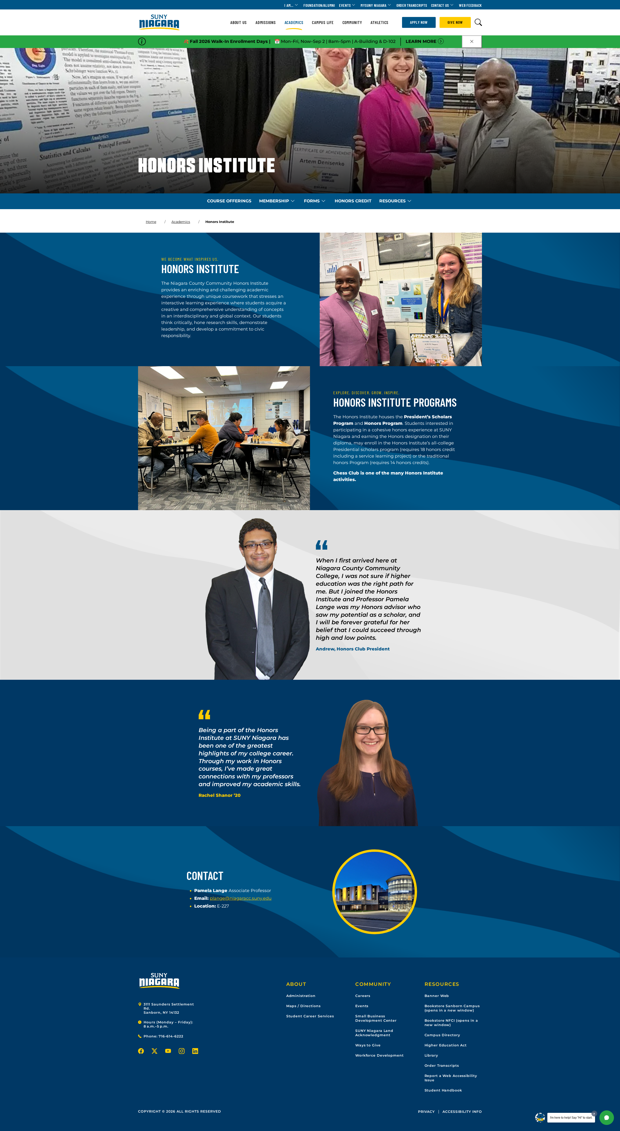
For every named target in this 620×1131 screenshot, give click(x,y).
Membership (274, 200)
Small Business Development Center (376, 1018)
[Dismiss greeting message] (594, 1113)
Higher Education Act (446, 1045)
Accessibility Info (462, 1111)
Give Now (455, 22)
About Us (238, 22)
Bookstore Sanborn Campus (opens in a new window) (452, 1008)
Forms (312, 200)
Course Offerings (229, 200)
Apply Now (419, 22)
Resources (392, 200)
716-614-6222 (171, 1036)
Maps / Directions (303, 1006)
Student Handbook (443, 1090)
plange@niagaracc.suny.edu (240, 898)
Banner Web (437, 996)
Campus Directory (442, 1035)
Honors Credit (353, 200)
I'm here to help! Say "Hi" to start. (571, 1117)
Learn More (421, 41)
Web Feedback (470, 5)
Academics (294, 22)
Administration (301, 996)
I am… (289, 5)
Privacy (426, 1111)
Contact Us (440, 5)
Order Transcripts (411, 5)
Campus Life (322, 22)
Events (345, 5)
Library (431, 1055)
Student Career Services (310, 1016)
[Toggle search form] (478, 22)
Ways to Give (368, 1045)
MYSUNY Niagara (374, 5)
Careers (362, 996)
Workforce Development (379, 1055)
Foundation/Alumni (319, 5)
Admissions (266, 22)
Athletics (379, 22)
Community (352, 22)
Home (151, 222)
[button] (606, 1117)
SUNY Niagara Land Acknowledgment (374, 1032)
